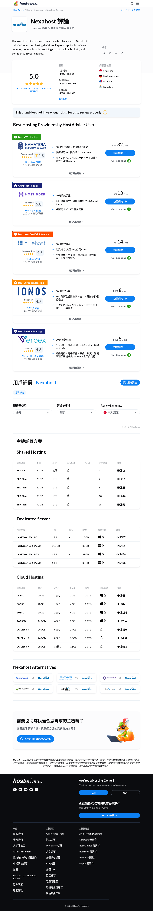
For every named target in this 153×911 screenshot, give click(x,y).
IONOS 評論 (32, 307)
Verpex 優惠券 (86, 863)
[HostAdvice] (25, 3)
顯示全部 (63, 99)
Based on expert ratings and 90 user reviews (34, 89)
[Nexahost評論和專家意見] (103, 53)
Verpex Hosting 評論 (33, 356)
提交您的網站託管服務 (25, 857)
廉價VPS (50, 869)
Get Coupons (120, 160)
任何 (18, 412)
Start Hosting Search (38, 739)
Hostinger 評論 (33, 210)
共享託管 (51, 851)
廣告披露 (135, 10)
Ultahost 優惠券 (87, 857)
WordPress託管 (54, 845)
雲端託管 (51, 875)
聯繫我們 (18, 839)
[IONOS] (32, 291)
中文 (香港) (113, 412)
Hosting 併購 (108, 815)
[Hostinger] (32, 194)
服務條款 (18, 890)
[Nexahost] (19, 24)
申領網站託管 (20, 863)
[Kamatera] (32, 146)
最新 (62, 412)
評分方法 (125, 10)
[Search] (132, 3)
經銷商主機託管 (54, 887)
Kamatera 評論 (33, 161)
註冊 (93, 792)
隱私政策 (18, 884)
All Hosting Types (55, 833)
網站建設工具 (53, 893)
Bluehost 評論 (33, 259)
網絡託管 (51, 839)
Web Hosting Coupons (90, 833)
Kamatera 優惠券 (88, 839)
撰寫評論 (132, 382)
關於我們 (18, 833)
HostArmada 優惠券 (89, 845)
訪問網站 (118, 152)
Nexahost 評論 (49, 21)
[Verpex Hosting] (32, 340)
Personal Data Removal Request (25, 877)
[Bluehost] (32, 243)
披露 (15, 869)
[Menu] (137, 3)
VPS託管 (50, 863)
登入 (125, 792)
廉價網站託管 (53, 857)
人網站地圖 (19, 845)
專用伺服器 (52, 881)
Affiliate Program (22, 851)
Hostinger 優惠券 (88, 851)
